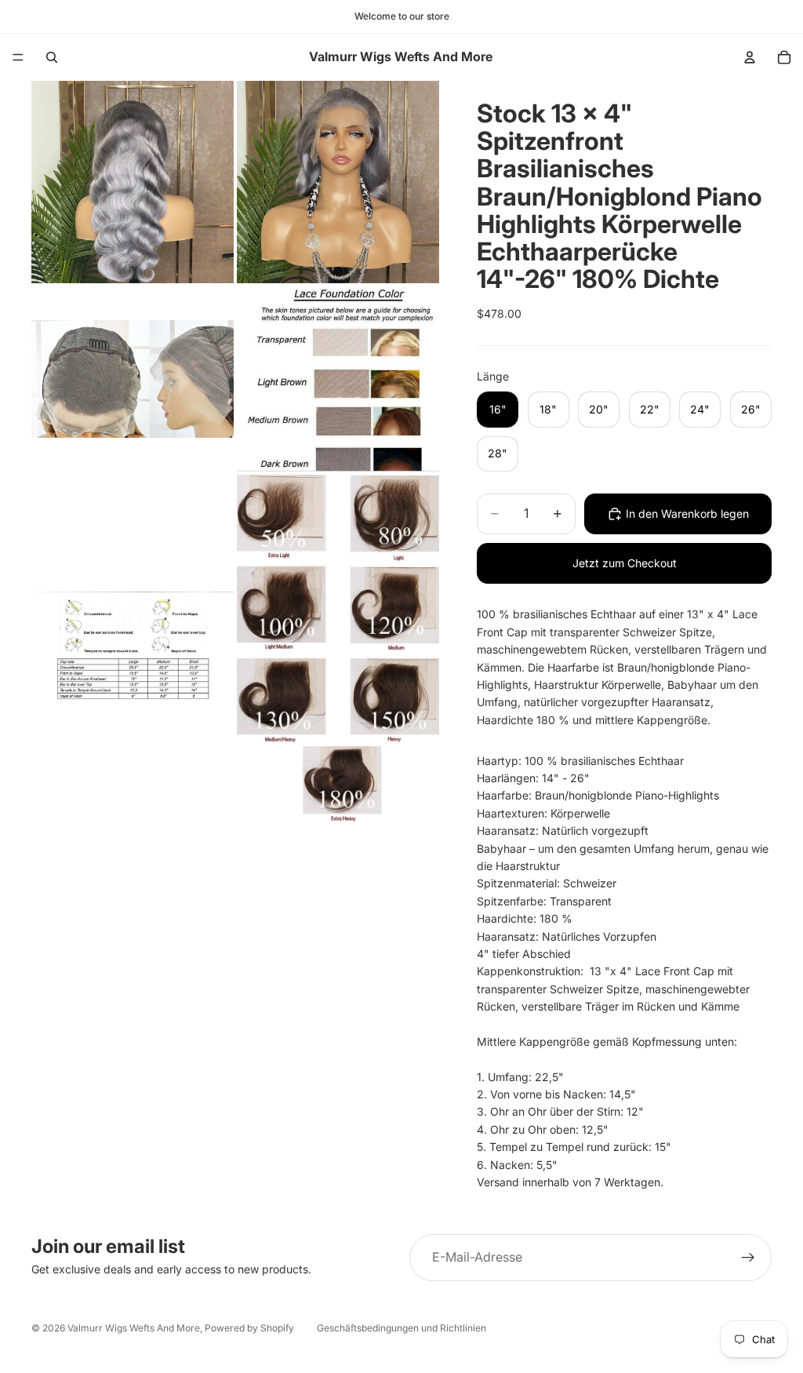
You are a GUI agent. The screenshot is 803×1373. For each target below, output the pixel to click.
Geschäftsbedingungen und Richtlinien (401, 1328)
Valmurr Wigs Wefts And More (133, 1328)
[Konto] (749, 57)
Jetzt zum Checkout (624, 563)
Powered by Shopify (249, 1328)
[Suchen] (52, 57)
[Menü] (18, 57)
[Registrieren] (748, 1257)
